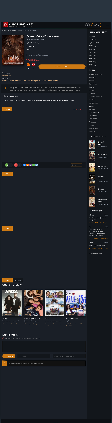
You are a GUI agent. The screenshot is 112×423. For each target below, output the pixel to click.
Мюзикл (92, 109)
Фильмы (92, 36)
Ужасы (91, 125)
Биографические (95, 74)
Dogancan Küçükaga (40, 81)
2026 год (92, 65)
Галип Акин (18, 81)
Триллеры (92, 122)
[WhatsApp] (33, 165)
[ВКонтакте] (24, 165)
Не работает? (78, 109)
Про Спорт (93, 119)
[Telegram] (36, 165)
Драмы (91, 87)
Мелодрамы (93, 103)
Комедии (92, 93)
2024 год (92, 58)
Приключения (94, 112)
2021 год (92, 49)
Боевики (92, 77)
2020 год (92, 46)
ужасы (28, 49)
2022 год (92, 52)
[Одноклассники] (27, 165)
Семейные (93, 116)
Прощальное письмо (99, 239)
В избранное (77, 165)
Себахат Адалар (8, 81)
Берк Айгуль (6, 75)
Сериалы (92, 39)
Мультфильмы (94, 43)
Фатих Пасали (53, 81)
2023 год (92, 55)
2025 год (92, 62)
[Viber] (30, 165)
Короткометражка (95, 97)
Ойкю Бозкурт (27, 81)
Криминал (92, 100)
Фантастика (93, 128)
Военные (92, 81)
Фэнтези (92, 131)
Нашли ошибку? (33, 59)
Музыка (91, 106)
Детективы (93, 84)
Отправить (9, 356)
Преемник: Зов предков (99, 223)
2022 (34, 43)
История (92, 90)
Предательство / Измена (99, 248)
